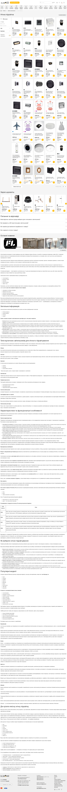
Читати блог (63, 250)
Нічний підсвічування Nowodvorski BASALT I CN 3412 (28, 30)
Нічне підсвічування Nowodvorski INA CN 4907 (27, 51)
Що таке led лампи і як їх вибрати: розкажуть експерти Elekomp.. (55, 240)
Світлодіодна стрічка (41, 8)
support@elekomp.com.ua (41, 788)
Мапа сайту (56, 787)
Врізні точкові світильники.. (32, 239)
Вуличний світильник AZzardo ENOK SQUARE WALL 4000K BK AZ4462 (16, 92)
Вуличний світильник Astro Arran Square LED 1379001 (27, 178)
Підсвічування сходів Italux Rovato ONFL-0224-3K (61, 178)
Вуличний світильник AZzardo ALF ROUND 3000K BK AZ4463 (60, 156)
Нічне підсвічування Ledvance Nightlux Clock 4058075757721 (28, 156)
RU (54, 2)
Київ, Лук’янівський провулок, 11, (23, 778)
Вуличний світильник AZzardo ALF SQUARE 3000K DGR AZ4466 (60, 30)
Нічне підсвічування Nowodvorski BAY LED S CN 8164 (50, 71)
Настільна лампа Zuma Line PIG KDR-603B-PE (27, 134)
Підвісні (6, 8)
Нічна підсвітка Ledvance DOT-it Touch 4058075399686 (50, 156)
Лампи (36, 8)
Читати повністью (15, 247)
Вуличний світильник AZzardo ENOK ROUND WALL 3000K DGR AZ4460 (27, 92)
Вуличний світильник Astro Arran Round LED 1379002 (38, 178)
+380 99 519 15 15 (40, 776)
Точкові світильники (26, 8)
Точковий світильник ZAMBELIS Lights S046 (27, 207)
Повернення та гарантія (58, 784)
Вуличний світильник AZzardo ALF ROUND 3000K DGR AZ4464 (38, 51)
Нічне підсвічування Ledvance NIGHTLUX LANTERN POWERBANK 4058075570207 (16, 156)
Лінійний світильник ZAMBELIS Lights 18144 (5, 207)
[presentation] (1, 203)
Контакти (55, 776)
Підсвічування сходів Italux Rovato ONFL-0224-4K (50, 178)
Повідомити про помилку (7, 784)
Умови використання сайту (58, 785)
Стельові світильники (11, 8)
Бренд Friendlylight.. (7, 239)
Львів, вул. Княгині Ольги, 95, (23, 784)
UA (52, 2)
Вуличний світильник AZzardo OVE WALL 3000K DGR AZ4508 (60, 51)
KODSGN (4, 779)
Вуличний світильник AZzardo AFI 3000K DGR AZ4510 (16, 113)
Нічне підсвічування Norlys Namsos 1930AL (61, 113)
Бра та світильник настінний (16, 8)
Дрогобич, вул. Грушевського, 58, (24, 781)
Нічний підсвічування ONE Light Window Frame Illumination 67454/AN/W (39, 134)
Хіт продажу (4, 25)
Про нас (55, 775)
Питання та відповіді (57, 779)
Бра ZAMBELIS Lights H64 (49, 207)
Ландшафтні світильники (46, 8)
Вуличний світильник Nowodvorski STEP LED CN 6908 (50, 30)
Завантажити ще (17, 186)
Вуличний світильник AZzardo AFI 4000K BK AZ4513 (16, 178)
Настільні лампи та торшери (21, 8)
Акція (3, 21)
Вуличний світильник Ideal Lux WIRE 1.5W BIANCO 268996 (49, 51)
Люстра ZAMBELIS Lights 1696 (39, 207)
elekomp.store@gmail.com (41, 784)
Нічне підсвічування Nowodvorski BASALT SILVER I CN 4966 (27, 113)
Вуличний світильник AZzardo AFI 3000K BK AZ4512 (27, 71)
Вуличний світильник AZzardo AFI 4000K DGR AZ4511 (39, 71)
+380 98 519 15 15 (40, 779)
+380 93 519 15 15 (40, 778)
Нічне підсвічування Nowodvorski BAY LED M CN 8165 (16, 51)
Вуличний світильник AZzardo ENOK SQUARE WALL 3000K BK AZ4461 (61, 92)
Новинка (3, 23)
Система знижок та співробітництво (59, 780)
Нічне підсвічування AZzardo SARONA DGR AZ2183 (38, 92)
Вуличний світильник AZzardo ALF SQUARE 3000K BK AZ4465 (16, 71)
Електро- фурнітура (60, 8)
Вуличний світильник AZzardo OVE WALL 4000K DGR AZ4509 (49, 92)
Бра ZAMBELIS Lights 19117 (60, 207)
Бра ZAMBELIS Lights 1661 (16, 207)
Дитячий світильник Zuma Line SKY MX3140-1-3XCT (16, 134)
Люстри (2, 8)
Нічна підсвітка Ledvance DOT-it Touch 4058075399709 (39, 156)
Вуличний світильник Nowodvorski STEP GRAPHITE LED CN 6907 (39, 30)
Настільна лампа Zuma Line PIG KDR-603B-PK (39, 113)
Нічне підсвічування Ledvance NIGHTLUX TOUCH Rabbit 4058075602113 (60, 134)
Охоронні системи (55, 8)
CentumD (7, 781)
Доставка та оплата (57, 783)
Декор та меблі (65, 8)
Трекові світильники (31, 8)
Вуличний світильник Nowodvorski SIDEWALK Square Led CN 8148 (16, 30)
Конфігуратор (15, 2)
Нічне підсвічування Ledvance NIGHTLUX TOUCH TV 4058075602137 (49, 134)
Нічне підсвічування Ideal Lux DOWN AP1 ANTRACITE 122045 (61, 71)
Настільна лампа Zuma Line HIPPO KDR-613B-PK (50, 113)
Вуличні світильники (51, 8)
